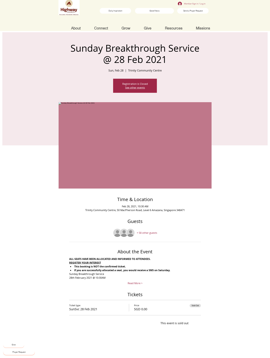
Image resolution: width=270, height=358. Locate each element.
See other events (135, 87)
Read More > (135, 283)
